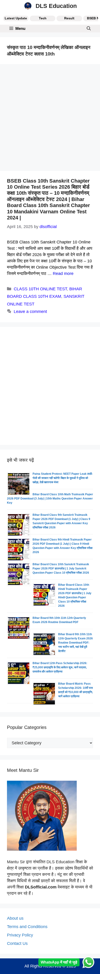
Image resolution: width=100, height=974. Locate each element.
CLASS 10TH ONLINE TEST (40, 289)
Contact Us (17, 943)
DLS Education (56, 6)
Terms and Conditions (27, 926)
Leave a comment (30, 311)
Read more (63, 273)
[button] (88, 28)
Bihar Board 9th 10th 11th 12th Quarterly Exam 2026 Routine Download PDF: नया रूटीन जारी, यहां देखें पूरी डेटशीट (75, 643)
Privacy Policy (20, 935)
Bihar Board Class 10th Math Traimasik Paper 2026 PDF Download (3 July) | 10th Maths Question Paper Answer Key (50, 498)
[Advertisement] (50, 119)
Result (69, 18)
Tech (43, 18)
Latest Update (16, 18)
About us (15, 918)
